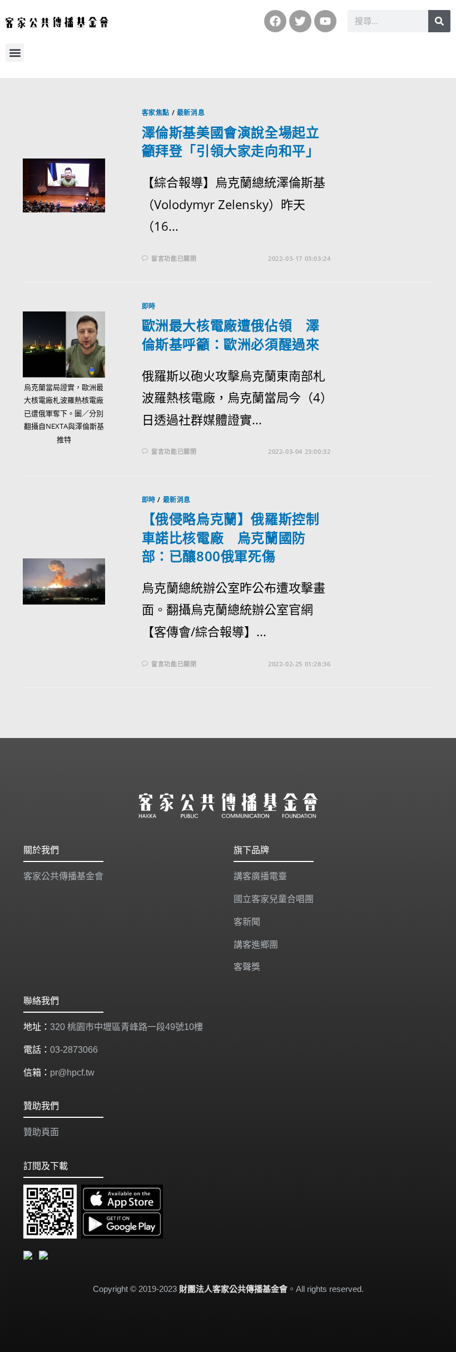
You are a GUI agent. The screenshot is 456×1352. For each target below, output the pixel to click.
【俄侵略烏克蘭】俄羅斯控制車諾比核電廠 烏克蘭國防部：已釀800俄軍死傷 (231, 537)
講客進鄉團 (256, 944)
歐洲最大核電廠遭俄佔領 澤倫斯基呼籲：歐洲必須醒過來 (231, 334)
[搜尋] (439, 21)
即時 (149, 306)
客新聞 (247, 922)
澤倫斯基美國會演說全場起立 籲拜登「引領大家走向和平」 (237, 141)
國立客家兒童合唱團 (274, 899)
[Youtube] (325, 21)
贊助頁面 (41, 1132)
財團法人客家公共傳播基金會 (233, 1289)
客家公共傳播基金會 (63, 876)
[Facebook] (275, 21)
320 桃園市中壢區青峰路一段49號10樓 (126, 1027)
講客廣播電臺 (260, 876)
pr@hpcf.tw (72, 1072)
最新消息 (191, 112)
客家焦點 (156, 112)
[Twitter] (300, 21)
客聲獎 (247, 967)
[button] (15, 52)
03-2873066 (74, 1049)
